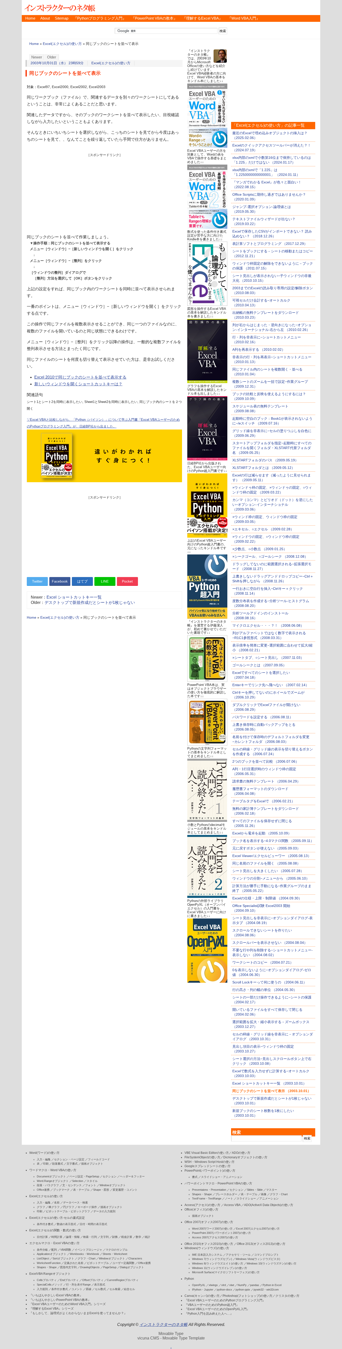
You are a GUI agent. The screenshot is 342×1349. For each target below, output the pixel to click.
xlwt (231, 1285)
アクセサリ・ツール (238, 1254)
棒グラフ (54, 1207)
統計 (147, 1236)
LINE (105, 581)
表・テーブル (81, 1189)
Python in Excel (272, 1285)
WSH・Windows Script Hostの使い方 (210, 1162)
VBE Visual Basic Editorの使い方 (207, 1153)
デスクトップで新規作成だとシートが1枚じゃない (90, 602)
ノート (229, 1198)
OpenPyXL (198, 1285)
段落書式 (57, 1163)
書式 (195, 1176)
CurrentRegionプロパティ (122, 1280)
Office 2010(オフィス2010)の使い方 (209, 1244)
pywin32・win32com (266, 1289)
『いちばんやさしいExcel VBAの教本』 (56, 1295)
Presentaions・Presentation (209, 1189)
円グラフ (68, 1207)
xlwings (213, 1285)
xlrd (223, 1285)
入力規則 (42, 1289)
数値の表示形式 (66, 1224)
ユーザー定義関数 (123, 1262)
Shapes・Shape (47, 1267)
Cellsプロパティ (47, 1280)
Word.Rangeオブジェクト (53, 1180)
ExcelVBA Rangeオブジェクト (50, 1273)
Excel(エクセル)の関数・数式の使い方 (55, 1230)
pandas (254, 1285)
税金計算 (126, 1236)
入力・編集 (44, 1159)
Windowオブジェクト (113, 1185)
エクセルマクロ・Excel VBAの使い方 (54, 1243)
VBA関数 (65, 1249)
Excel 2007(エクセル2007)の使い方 (258, 1228)
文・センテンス (72, 1185)
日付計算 (42, 1236)
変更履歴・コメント (125, 1189)
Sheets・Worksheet (115, 1253)
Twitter (37, 581)
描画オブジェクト (92, 1163)
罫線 (88, 1289)
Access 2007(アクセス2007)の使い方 (215, 1237)
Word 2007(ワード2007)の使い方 (212, 1228)
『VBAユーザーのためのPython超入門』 (212, 1305)
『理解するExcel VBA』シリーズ (51, 1308)
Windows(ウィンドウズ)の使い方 (207, 1248)
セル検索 (114, 1289)
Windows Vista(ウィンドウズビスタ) (258, 1258)
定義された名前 (73, 1262)
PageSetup (109, 1267)
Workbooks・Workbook (84, 1253)
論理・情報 (73, 1236)
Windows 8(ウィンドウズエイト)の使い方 (217, 1263)
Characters (135, 1258)
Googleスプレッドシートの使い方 (208, 1166)
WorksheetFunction (49, 1262)
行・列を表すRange (78, 1284)
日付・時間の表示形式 (93, 1224)
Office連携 (43, 1189)
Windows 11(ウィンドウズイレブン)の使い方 (219, 1267)
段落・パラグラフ (48, 1185)
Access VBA (232, 1205)
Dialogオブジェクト (132, 1267)
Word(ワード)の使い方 (44, 1153)
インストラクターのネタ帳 (59, 7)
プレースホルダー (226, 1194)
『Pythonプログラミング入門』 (99, 18)
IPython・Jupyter (202, 1289)
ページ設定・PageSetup (84, 1176)
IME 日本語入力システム (207, 1254)
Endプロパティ (69, 1280)
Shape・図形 (101, 1189)
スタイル (92, 1180)
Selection (77, 1180)
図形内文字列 (68, 1267)
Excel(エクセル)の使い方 (62, 44)
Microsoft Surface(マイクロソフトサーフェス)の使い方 (226, 1272)
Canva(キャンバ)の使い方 (202, 1296)
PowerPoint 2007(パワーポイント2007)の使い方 (221, 1232)
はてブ (82, 581)
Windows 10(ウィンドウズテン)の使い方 (271, 1263)
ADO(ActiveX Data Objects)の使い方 (268, 1205)
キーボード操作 (87, 1207)
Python (189, 1279)
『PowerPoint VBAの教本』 (154, 18)
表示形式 (99, 1284)
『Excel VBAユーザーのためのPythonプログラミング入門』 (225, 1300)
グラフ (41, 1207)
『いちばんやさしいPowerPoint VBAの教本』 (60, 1300)
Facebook (60, 581)
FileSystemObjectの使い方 (202, 1157)
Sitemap (61, 18)
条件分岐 (42, 1249)
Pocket (127, 581)
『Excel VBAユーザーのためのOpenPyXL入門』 (217, 1309)
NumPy (242, 1285)
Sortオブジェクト (63, 1258)
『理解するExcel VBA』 (202, 18)
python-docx (224, 1289)
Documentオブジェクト (51, 1176)
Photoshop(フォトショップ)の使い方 (247, 1296)
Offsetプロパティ (92, 1280)
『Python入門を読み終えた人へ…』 (209, 1313)
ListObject (43, 1258)
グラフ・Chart (86, 1258)
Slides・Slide (255, 1189)
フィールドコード (99, 1159)
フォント (90, 1185)
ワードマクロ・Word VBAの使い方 (52, 1170)
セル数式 (100, 1289)
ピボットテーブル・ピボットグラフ (68, 1211)
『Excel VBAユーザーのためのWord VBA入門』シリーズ (67, 1304)
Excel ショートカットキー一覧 (74, 597)
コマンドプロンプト (266, 1254)
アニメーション (269, 1198)
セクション (109, 1176)
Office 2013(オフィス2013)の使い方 (261, 1244)
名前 (57, 1202)
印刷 (46, 1163)
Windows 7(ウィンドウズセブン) (212, 1258)
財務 (115, 1236)
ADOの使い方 (241, 1153)
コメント (76, 1289)
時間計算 (56, 1236)
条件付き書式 (45, 1224)
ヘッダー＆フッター (132, 1176)
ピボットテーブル (98, 1262)
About (45, 18)
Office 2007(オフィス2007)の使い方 (209, 1222)
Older (51, 57)
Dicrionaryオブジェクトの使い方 (245, 1157)
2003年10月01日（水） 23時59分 (57, 63)
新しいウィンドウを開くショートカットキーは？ (78, 384)
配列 (54, 1249)
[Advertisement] (104, 192)
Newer (36, 57)
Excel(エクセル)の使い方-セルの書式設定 (57, 1218)
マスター (271, 1189)
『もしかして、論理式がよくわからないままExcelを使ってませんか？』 (78, 1313)
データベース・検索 (75, 1202)
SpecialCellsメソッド (50, 1284)
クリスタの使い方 (287, 1296)
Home (30, 18)
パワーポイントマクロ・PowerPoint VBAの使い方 (218, 1183)
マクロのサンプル (117, 1249)
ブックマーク (61, 1189)
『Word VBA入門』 (244, 18)
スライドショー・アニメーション (221, 1176)
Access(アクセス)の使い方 (202, 1205)
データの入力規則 (104, 1211)
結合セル (129, 1289)
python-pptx (243, 1289)
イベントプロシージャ (88, 1249)
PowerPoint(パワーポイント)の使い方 (210, 1170)
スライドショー (246, 1198)
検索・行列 (90, 1236)
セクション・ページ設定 (69, 1159)
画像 (263, 1194)
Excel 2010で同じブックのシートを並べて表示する (80, 377)
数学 (138, 1236)
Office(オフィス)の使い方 (201, 1209)
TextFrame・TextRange (206, 1198)
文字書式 (72, 1163)
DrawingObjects (90, 1267)
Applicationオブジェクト (51, 1253)
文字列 (104, 1236)
